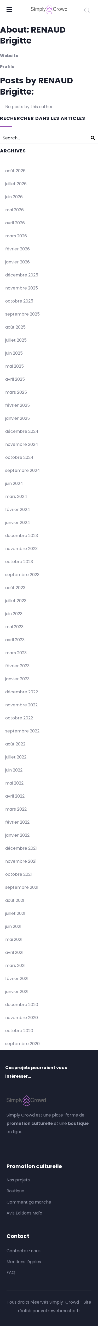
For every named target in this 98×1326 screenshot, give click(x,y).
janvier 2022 (17, 835)
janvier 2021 (16, 992)
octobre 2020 (19, 1031)
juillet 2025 (16, 340)
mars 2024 (16, 496)
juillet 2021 (15, 913)
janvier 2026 (17, 262)
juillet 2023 (15, 601)
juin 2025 (14, 353)
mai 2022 (14, 783)
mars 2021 (15, 966)
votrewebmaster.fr (60, 1311)
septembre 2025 (22, 314)
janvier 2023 (17, 679)
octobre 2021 (18, 874)
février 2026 (17, 249)
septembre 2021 (21, 887)
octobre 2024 (19, 457)
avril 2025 (15, 379)
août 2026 (15, 171)
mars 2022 (16, 809)
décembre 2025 (21, 275)
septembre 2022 (22, 731)
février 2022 (17, 822)
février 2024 (17, 510)
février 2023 (17, 666)
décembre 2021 (21, 848)
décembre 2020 (21, 1005)
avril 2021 (14, 952)
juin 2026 (14, 197)
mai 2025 (14, 366)
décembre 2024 (21, 431)
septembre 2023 (22, 575)
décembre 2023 (21, 536)
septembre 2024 (22, 470)
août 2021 (14, 900)
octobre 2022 (19, 718)
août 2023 (15, 588)
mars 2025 (16, 392)
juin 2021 (13, 926)
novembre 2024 (21, 444)
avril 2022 (15, 796)
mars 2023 (16, 653)
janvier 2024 (17, 523)
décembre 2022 (21, 692)
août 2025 (15, 327)
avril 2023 (15, 640)
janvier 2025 (17, 418)
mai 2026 (14, 210)
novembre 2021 (21, 861)
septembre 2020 (22, 1044)
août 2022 (15, 744)
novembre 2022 (21, 705)
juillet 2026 (16, 184)
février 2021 (16, 979)
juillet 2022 (15, 757)
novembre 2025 (21, 288)
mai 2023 (14, 627)
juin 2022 (13, 770)
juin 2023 (13, 614)
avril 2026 (15, 223)
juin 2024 (14, 483)
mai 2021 (13, 939)
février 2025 (17, 405)
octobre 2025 (19, 301)
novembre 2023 (21, 549)
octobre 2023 (19, 562)
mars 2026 (16, 236)
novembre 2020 (21, 1018)
